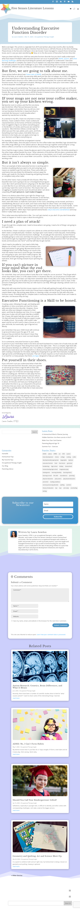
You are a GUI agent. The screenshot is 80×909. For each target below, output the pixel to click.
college (63, 457)
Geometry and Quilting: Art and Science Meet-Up (37, 856)
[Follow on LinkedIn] (60, 1)
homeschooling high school (50, 469)
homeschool (68, 466)
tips (56, 488)
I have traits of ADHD (33, 74)
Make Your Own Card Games (51, 440)
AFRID (55, 454)
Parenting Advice (7, 469)
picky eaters (58, 479)
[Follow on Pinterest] (64, 1)
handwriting (46, 466)
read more (16, 698)
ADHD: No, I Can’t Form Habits (28, 744)
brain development (48, 457)
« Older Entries (16, 875)
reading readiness (55, 482)
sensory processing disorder (50, 485)
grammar (69, 463)
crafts (74, 457)
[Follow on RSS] (72, 1)
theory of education (48, 488)
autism (68, 454)
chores (57, 457)
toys (60, 488)
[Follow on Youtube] (68, 1)
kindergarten (46, 472)
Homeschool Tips (8, 457)
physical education (48, 479)
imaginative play (64, 469)
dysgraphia (63, 460)
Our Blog (5, 466)
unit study (66, 488)
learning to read (47, 475)
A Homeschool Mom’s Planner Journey (55, 434)
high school (54, 466)
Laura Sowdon (18, 37)
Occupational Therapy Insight (44, 37)
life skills (55, 475)
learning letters (67, 472)
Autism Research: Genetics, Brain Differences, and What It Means (37, 687)
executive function (48, 463)
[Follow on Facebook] (53, 1)
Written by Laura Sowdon (32, 532)
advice (50, 454)
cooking (69, 457)
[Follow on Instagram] (56, 1)
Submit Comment (60, 625)
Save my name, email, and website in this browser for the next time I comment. (40, 621)
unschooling (74, 488)
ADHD (44, 454)
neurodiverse (63, 475)
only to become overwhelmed (58, 210)
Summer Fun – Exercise (50, 446)
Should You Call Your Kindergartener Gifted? (35, 800)
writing (45, 491)
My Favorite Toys (7, 460)
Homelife (5, 454)
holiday (61, 466)
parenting (71, 475)
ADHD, (61, 59)
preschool (45, 482)
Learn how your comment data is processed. (51, 634)
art (59, 454)
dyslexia (70, 460)
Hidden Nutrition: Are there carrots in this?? (56, 437)
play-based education (69, 479)
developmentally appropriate (51, 460)
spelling (62, 485)
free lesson (62, 463)
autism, (67, 59)
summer (68, 485)
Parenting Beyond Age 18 (50, 443)
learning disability (56, 472)
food (56, 463)
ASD (63, 454)
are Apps (35, 356)
